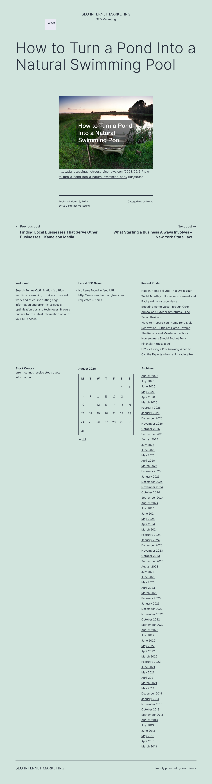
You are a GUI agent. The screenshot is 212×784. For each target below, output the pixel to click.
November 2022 (152, 614)
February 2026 (151, 407)
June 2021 (148, 667)
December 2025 (151, 418)
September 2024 (152, 497)
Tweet (50, 23)
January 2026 (150, 413)
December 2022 (151, 608)
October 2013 (150, 709)
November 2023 (152, 550)
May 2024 (148, 518)
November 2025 (152, 423)
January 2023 (150, 603)
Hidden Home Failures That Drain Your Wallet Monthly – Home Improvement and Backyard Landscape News (168, 296)
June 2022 (148, 640)
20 (106, 413)
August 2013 (149, 720)
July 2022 (147, 635)
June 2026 (148, 386)
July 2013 (147, 725)
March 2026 (149, 402)
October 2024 (150, 492)
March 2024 (149, 529)
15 (121, 404)
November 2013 (151, 704)
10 (82, 404)
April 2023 (148, 587)
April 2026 (148, 397)
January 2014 (150, 699)
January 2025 (150, 476)
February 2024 (151, 534)
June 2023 (148, 577)
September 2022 (152, 624)
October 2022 (150, 619)
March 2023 (149, 593)
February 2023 (151, 598)
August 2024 (149, 503)
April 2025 (148, 460)
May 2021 (147, 672)
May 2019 (147, 688)
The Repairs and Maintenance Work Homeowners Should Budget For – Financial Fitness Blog (164, 338)
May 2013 (147, 736)
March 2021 (149, 683)
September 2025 (152, 434)
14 (113, 404)
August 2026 (149, 376)
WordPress (189, 768)
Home (149, 201)
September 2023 (152, 561)
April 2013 (147, 741)
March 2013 (149, 746)
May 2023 (148, 582)
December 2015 (151, 693)
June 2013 (148, 730)
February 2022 (151, 661)
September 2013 (152, 714)
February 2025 (151, 471)
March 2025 (149, 465)
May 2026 (148, 391)
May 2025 (148, 455)
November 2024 (152, 487)
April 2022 (148, 651)
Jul (84, 439)
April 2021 (147, 677)
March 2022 (149, 656)
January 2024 (150, 540)
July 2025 (147, 444)
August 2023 (149, 566)
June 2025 (148, 450)
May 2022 (148, 646)
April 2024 (148, 524)
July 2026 (147, 381)
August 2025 (149, 439)
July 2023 (147, 571)
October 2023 (150, 555)
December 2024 (152, 481)
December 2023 (151, 545)
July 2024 (147, 508)
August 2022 (149, 630)
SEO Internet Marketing (106, 14)
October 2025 (150, 428)
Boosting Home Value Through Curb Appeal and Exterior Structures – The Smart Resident (165, 312)
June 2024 (148, 513)
